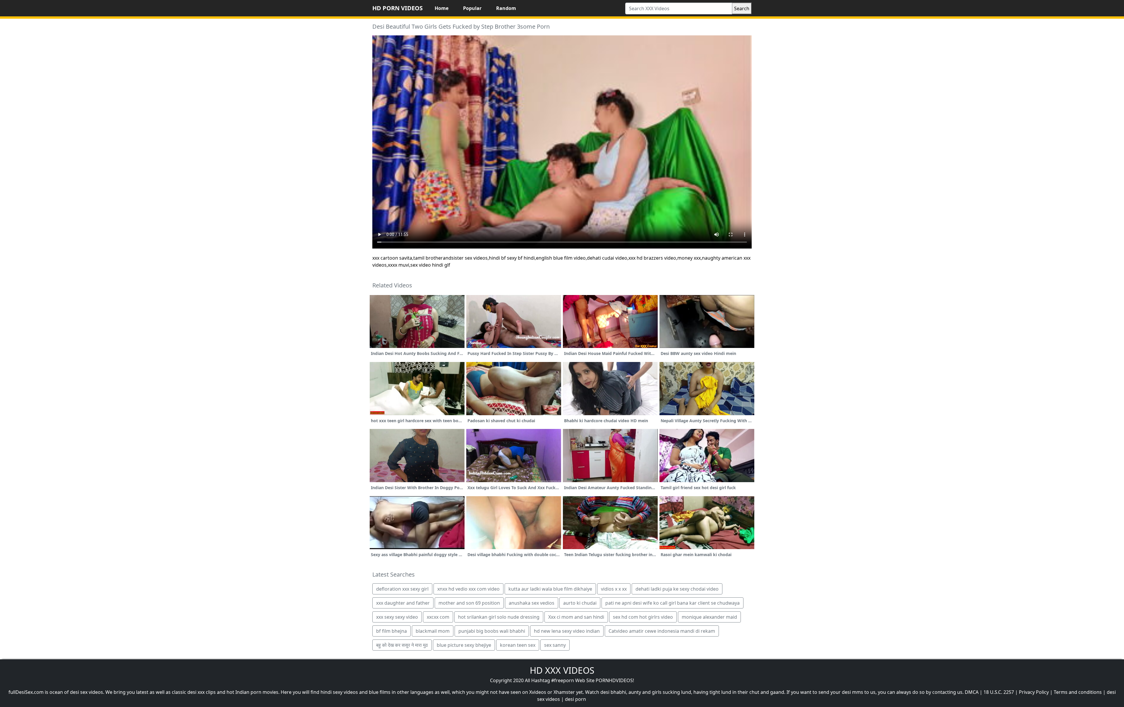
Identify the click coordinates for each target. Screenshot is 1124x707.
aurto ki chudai (580, 603)
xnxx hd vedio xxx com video (468, 589)
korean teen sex (517, 645)
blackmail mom (433, 631)
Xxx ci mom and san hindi (576, 617)
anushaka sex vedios (531, 603)
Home (441, 8)
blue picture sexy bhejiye (464, 645)
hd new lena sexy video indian (567, 631)
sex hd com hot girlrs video (643, 617)
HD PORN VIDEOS (397, 8)
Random (506, 8)
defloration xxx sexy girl (402, 589)
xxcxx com (438, 617)
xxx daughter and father (403, 603)
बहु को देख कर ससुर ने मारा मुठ (402, 645)
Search (741, 8)
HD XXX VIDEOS (562, 670)
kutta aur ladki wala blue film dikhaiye (550, 589)
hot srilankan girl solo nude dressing (498, 617)
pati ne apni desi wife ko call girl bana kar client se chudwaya (672, 603)
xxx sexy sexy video (397, 617)
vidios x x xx (614, 589)
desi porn (575, 699)
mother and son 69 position (469, 603)
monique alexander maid (709, 617)
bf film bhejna (391, 631)
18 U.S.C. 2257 (999, 692)
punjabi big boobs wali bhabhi (491, 631)
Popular (472, 8)
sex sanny (555, 645)
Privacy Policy (1034, 692)
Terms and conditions (1078, 692)
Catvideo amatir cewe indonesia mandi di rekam (662, 631)
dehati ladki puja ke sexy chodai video (677, 589)
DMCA (972, 692)
